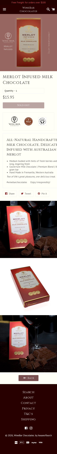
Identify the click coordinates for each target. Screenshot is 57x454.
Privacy (28, 409)
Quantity (9, 90)
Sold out (23, 105)
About (28, 398)
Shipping (28, 419)
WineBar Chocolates (28, 9)
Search (28, 392)
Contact (28, 403)
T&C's (28, 414)
